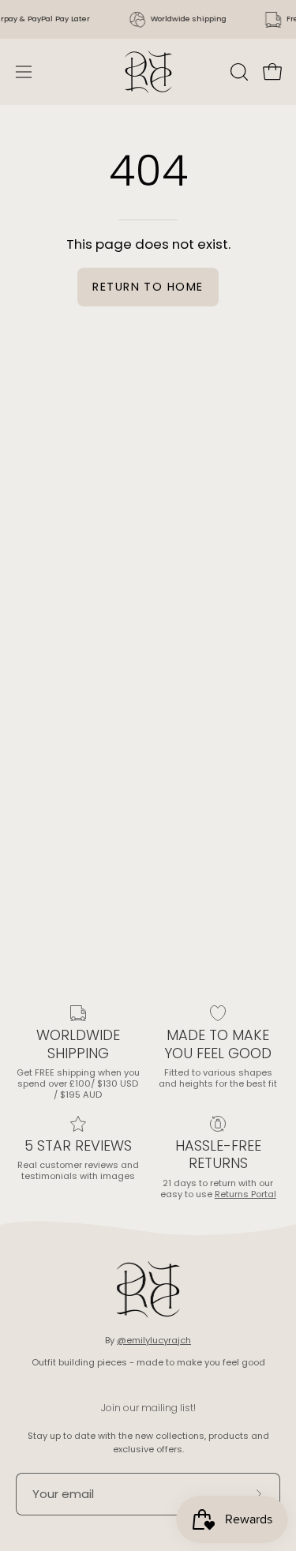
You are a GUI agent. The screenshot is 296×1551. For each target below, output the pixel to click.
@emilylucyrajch (154, 1340)
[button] (238, 72)
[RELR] (148, 72)
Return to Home (147, 287)
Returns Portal (245, 1194)
